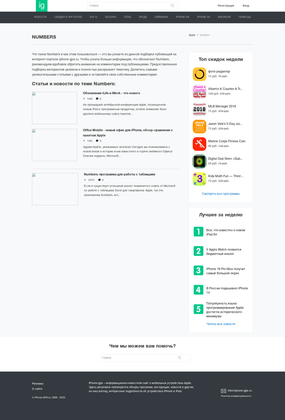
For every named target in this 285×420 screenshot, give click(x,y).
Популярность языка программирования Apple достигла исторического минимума (225, 310)
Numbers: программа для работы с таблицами (119, 174)
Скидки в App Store (68, 17)
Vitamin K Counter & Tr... (225, 89)
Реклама (37, 384)
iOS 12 (94, 17)
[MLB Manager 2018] (200, 109)
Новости (40, 17)
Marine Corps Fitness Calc (227, 141)
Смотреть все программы (221, 194)
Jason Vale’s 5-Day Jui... (225, 124)
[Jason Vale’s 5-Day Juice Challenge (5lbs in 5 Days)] (200, 126)
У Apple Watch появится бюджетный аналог (223, 251)
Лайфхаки (161, 17)
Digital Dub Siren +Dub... (225, 159)
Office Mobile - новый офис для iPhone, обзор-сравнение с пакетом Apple (128, 133)
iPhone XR (182, 17)
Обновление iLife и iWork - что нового (111, 93)
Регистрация (226, 6)
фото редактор (219, 71)
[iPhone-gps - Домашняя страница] (42, 6)
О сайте (37, 389)
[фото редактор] (200, 74)
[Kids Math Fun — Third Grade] (200, 179)
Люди (143, 17)
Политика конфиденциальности (236, 396)
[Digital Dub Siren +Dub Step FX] (200, 161)
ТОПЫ (127, 17)
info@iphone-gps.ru (239, 391)
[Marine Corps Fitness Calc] (200, 144)
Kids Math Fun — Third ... (226, 176)
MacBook (224, 17)
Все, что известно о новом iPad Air (225, 232)
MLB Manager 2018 (222, 106)
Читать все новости (220, 324)
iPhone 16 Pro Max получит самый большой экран (225, 271)
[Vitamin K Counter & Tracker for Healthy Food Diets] (200, 91)
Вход (246, 6)
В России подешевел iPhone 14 (227, 290)
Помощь (245, 17)
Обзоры (110, 17)
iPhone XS (203, 17)
